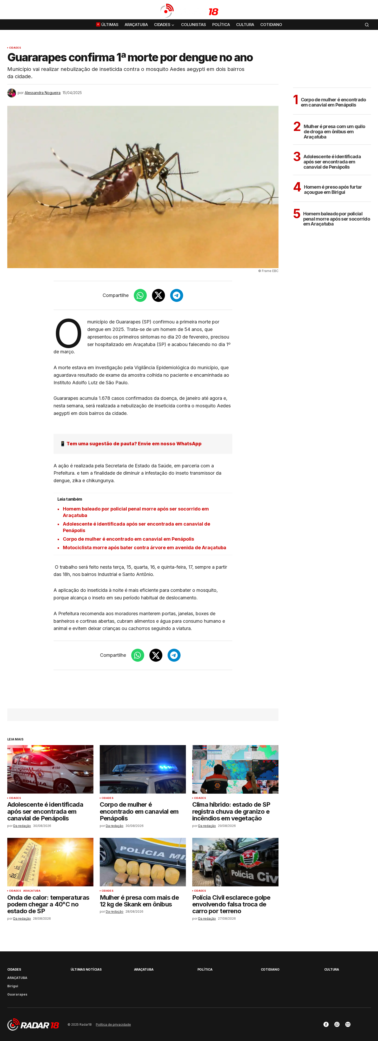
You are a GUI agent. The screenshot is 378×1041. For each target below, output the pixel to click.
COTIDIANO (270, 969)
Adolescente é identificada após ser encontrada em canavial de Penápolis (332, 162)
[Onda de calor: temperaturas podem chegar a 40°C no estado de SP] (50, 862)
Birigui (12, 986)
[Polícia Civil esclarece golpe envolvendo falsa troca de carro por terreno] (235, 862)
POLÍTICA (205, 969)
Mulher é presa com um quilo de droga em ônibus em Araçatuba (334, 132)
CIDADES (15, 48)
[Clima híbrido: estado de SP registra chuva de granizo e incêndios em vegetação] (235, 769)
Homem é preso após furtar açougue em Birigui (333, 189)
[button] (367, 10)
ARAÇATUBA (32, 891)
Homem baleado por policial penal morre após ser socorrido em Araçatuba (336, 219)
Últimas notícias (86, 969)
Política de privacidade (113, 1024)
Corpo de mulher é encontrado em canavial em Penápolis (128, 539)
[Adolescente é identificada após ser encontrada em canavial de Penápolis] (50, 769)
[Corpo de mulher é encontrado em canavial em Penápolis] (143, 769)
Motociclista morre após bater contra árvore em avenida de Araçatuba (144, 547)
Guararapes (17, 994)
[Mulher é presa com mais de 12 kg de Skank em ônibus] (143, 862)
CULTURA (331, 969)
